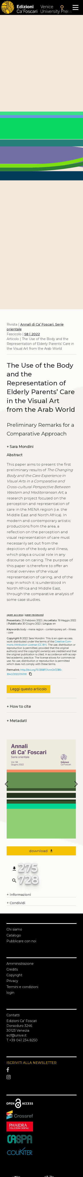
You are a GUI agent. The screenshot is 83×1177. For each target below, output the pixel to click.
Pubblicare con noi (21, 941)
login (10, 993)
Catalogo (13, 935)
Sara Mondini (20, 447)
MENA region (36, 629)
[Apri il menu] (75, 7)
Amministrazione (20, 964)
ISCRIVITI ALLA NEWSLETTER (31, 1063)
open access (15, 614)
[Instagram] (41, 1077)
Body (23, 629)
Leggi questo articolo (28, 689)
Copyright (14, 975)
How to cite (19, 706)
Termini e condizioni (22, 987)
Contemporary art (56, 629)
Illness (72, 629)
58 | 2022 (32, 334)
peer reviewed (34, 614)
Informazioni (19, 895)
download (41, 851)
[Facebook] (41, 1070)
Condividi (16, 903)
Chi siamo (14, 929)
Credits (12, 969)
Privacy (12, 981)
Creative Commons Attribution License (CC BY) (39, 643)
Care (10, 632)
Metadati (17, 721)
